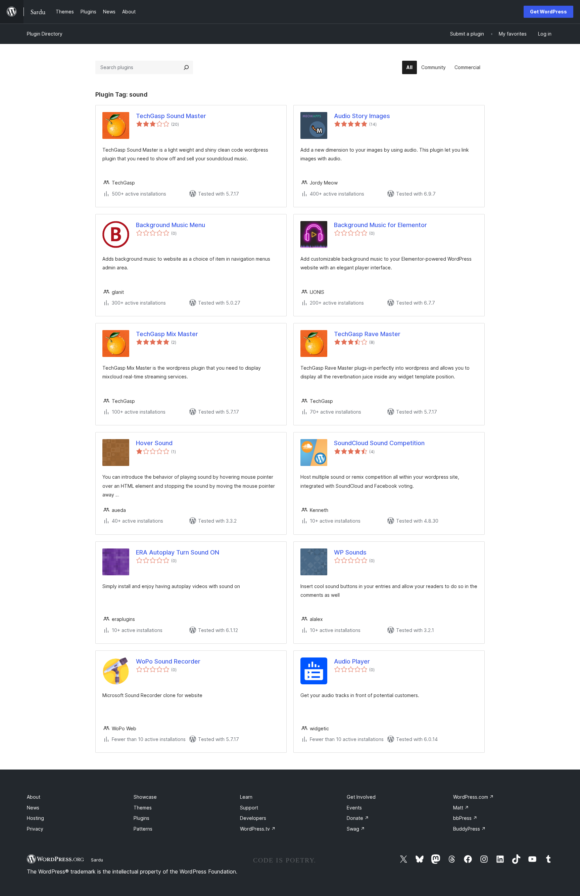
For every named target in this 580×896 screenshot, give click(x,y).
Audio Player (352, 661)
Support (249, 807)
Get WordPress (548, 11)
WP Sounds (350, 552)
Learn (246, 797)
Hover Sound (154, 442)
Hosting (35, 818)
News (33, 807)
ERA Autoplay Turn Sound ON (177, 552)
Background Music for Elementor (380, 224)
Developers (253, 818)
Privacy (35, 829)
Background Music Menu (170, 224)
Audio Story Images (362, 115)
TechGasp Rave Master (367, 333)
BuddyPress (469, 829)
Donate (358, 818)
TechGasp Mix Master (167, 333)
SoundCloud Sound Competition (379, 442)
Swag (356, 829)
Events (354, 807)
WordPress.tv (258, 829)
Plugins (141, 818)
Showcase (145, 797)
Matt (461, 807)
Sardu (97, 859)
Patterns (143, 829)
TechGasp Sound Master (171, 115)
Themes (143, 807)
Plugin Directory (44, 34)
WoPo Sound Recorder (168, 661)
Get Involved (361, 797)
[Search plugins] (186, 67)
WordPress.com (473, 797)
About (33, 797)
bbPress (465, 818)
